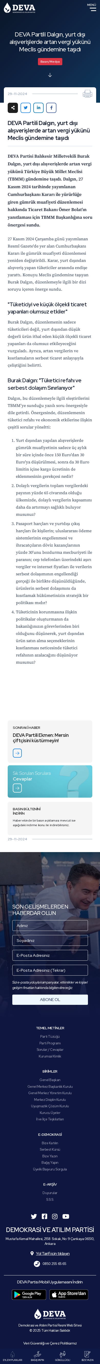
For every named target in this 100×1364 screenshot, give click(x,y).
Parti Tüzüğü (49, 1036)
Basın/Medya (50, 62)
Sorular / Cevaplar (50, 1049)
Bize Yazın (49, 1156)
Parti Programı (50, 1043)
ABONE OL (50, 999)
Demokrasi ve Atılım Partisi (19, 8)
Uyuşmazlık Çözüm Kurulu (50, 1106)
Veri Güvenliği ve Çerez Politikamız (50, 1343)
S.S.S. (50, 1199)
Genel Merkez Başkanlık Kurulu (50, 1086)
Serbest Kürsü (50, 1149)
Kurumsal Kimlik (50, 1056)
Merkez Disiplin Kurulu (50, 1100)
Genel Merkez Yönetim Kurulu (50, 1093)
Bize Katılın (50, 1143)
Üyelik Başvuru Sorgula (50, 1169)
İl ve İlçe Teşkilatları (50, 1119)
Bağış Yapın (50, 1162)
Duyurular (50, 1193)
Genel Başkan (49, 1080)
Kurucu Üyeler (50, 1113)
